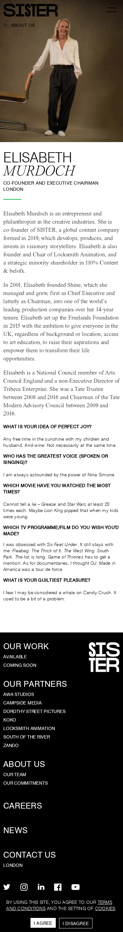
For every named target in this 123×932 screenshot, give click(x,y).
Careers (22, 806)
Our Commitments (25, 783)
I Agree (43, 923)
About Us (23, 25)
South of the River (26, 737)
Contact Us (29, 855)
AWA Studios (18, 694)
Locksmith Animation (29, 728)
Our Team (14, 774)
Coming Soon (19, 665)
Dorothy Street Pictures (34, 711)
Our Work (26, 646)
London (13, 865)
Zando (11, 745)
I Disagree (76, 923)
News (15, 830)
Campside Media (22, 703)
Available (15, 656)
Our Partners (35, 684)
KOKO (9, 720)
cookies (105, 908)
